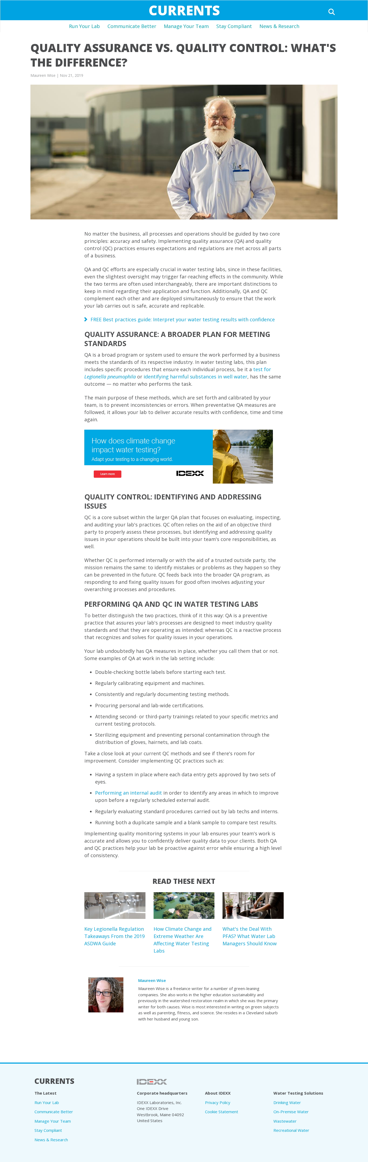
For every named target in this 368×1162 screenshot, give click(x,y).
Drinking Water (287, 1102)
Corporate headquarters (162, 1093)
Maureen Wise (152, 980)
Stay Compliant (234, 26)
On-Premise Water (291, 1111)
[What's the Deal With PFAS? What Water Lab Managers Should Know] (253, 905)
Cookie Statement (221, 1111)
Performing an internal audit (128, 792)
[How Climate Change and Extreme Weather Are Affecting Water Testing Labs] (184, 905)
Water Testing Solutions (298, 1093)
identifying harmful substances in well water (195, 376)
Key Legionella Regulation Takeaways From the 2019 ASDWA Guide (114, 936)
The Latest (45, 1093)
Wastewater (285, 1121)
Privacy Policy (217, 1102)
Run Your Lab (84, 26)
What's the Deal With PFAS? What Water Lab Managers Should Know (250, 936)
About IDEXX (218, 1093)
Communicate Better (131, 26)
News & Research (279, 26)
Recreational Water (291, 1130)
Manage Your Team (186, 26)
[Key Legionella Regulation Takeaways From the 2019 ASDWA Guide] (114, 905)
